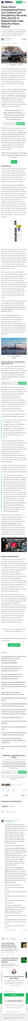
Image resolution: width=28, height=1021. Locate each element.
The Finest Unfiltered (7, 523)
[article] (14, 948)
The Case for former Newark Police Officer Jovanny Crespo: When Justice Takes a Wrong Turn (8, 945)
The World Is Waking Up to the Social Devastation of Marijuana (9, 960)
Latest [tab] (7, 939)
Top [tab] (3, 939)
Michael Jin (13, 64)
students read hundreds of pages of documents (13, 133)
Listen (24, 39)
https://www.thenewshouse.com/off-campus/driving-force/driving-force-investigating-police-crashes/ (11, 668)
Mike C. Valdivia (16, 356)
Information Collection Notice (17, 777)
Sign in (24, 2)
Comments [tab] (5, 806)
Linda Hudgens (9, 820)
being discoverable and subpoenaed (13, 372)
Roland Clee (8, 38)
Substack (6, 1017)
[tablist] (8, 806)
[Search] (25, 938)
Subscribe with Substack (15, 1001)
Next (23, 795)
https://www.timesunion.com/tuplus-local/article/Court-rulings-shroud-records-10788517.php (13, 740)
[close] (23, 970)
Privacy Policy (19, 1007)
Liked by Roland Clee (10, 822)
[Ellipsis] (26, 820)
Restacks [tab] (11, 806)
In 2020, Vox (15, 416)
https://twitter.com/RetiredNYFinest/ (11, 717)
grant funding (7, 145)
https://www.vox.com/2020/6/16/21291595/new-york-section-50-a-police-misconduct (14, 705)
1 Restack (18, 784)
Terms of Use (21, 776)
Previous (6, 795)
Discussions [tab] (13, 939)
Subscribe (19, 2)
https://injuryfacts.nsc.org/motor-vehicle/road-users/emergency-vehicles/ (12, 693)
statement (7, 429)
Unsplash (20, 64)
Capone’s (17, 631)
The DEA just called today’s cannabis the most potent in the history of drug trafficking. (9, 964)
